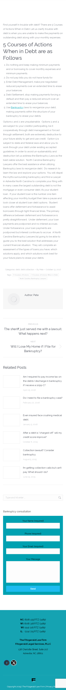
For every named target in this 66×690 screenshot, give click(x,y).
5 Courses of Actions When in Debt (45, 275)
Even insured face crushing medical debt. (42, 417)
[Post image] (11, 381)
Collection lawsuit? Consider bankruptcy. (38, 452)
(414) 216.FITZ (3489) (35, 627)
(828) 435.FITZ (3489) (35, 619)
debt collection (27, 269)
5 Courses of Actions (21, 275)
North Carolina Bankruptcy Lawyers (33, 278)
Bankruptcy (17, 107)
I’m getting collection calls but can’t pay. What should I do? (42, 469)
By (40, 269)
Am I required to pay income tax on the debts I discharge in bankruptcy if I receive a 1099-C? (42, 381)
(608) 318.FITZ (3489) (35, 623)
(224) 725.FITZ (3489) (35, 631)
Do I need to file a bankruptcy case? (42, 398)
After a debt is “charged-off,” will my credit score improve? (42, 434)
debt (18, 269)
